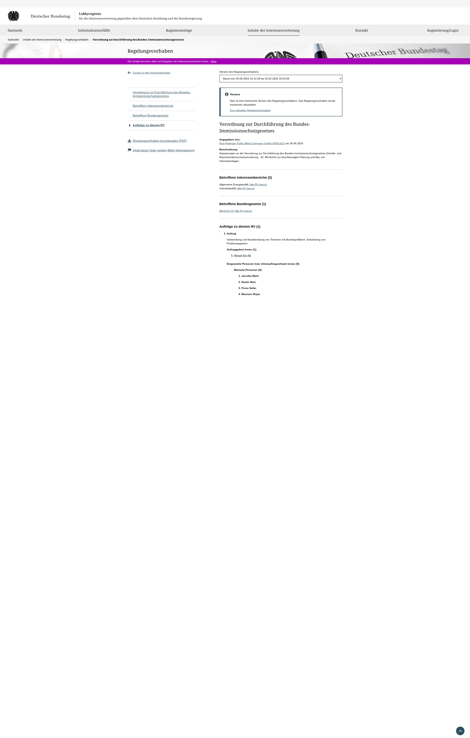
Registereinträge (179, 30)
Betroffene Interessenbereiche (153, 105)
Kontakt (361, 30)
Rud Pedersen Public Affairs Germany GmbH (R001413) (252, 143)
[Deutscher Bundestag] (41, 16)
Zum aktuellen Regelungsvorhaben (250, 110)
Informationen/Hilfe (94, 30)
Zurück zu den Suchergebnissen (151, 72)
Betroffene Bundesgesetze (151, 115)
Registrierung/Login (443, 30)
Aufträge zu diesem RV (149, 125)
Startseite (15, 30)
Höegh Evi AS (242, 255)
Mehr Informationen (181, 150)
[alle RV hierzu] (258, 184)
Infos (213, 61)
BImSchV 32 (226, 210)
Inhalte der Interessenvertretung (274, 30)
